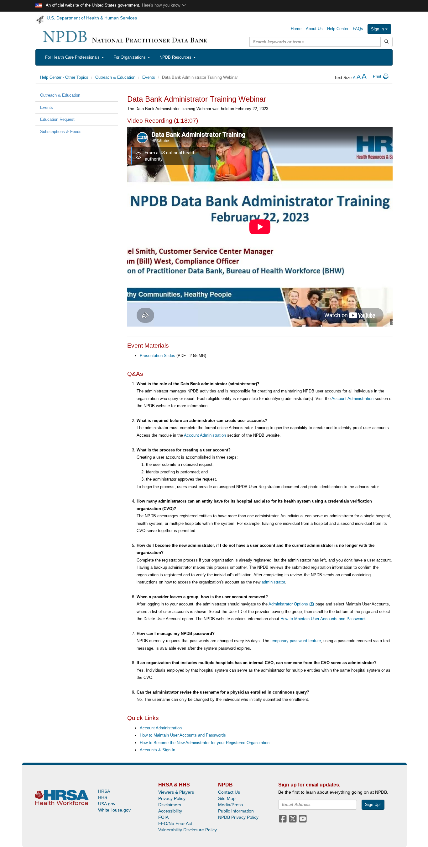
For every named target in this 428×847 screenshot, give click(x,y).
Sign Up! (373, 804)
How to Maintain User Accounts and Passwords (323, 618)
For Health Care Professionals (73, 57)
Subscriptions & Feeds (60, 131)
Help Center (337, 28)
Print (378, 76)
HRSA (104, 791)
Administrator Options (289, 604)
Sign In (378, 29)
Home (296, 28)
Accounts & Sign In (157, 750)
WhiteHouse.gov (114, 809)
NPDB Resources (176, 57)
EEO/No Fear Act (175, 823)
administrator (273, 582)
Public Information (236, 810)
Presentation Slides (157, 355)
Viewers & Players (176, 792)
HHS (102, 797)
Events (148, 77)
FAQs (358, 28)
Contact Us (229, 792)
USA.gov (106, 803)
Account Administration (352, 398)
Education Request (57, 119)
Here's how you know (161, 5)
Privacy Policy (171, 798)
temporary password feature (295, 640)
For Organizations (130, 57)
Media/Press (230, 804)
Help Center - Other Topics (64, 77)
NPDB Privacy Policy (238, 817)
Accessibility (170, 810)
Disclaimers (169, 804)
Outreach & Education (115, 77)
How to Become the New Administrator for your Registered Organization (204, 742)
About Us (314, 28)
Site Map (227, 798)
